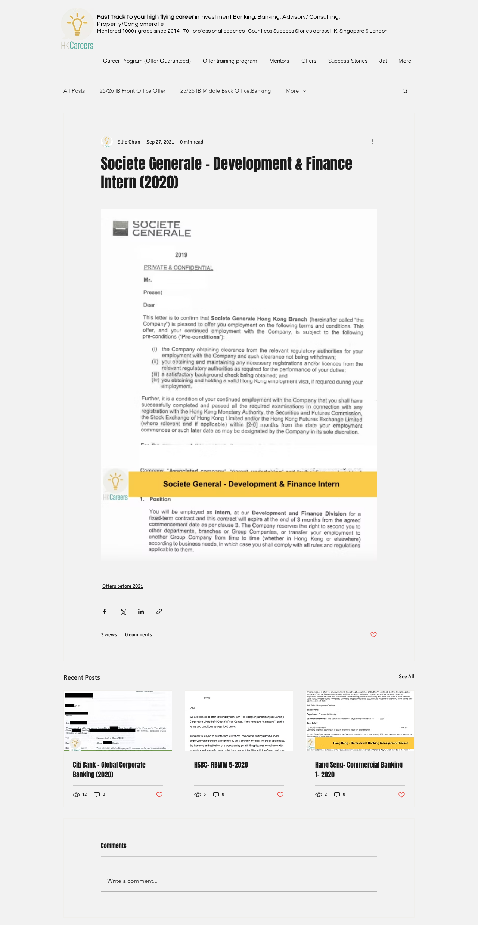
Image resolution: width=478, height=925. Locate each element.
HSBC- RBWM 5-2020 (221, 765)
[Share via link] (159, 611)
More (292, 90)
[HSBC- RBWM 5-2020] (239, 721)
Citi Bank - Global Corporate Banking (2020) (109, 770)
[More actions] (372, 141)
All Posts (74, 90)
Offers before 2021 (122, 586)
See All (407, 676)
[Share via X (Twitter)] (122, 611)
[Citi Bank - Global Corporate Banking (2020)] (118, 721)
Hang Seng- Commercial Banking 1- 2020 (359, 770)
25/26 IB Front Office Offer (132, 90)
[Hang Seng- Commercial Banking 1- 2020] (360, 721)
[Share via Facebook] (104, 611)
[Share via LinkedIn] (141, 611)
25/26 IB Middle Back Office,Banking (225, 90)
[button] (405, 90)
